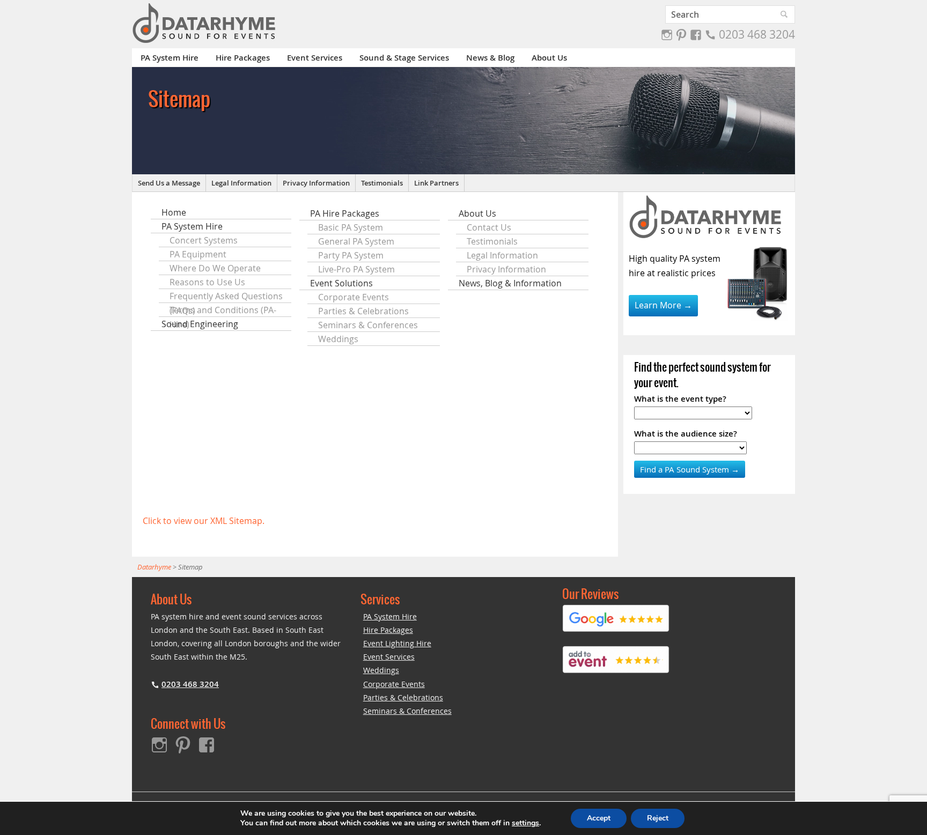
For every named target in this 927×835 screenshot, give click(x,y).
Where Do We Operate (215, 268)
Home (173, 212)
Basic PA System (350, 227)
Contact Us (489, 227)
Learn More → (663, 305)
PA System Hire (169, 57)
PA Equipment (198, 254)
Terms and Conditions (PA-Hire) (223, 310)
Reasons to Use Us (207, 282)
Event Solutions (341, 283)
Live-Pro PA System (356, 269)
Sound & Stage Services (404, 57)
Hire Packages (243, 57)
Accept (598, 818)
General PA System (356, 241)
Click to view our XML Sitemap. (203, 521)
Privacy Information (316, 183)
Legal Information (241, 183)
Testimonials (382, 183)
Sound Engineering (199, 324)
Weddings (338, 339)
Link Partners (436, 183)
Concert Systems (204, 240)
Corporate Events (353, 297)
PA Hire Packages (344, 213)
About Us (549, 57)
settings (525, 823)
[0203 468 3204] (710, 35)
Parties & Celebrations (363, 311)
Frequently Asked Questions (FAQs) (226, 296)
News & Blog (490, 57)
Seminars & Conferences (368, 325)
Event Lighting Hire (397, 643)
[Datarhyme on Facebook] (696, 35)
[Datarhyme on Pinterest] (681, 35)
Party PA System (351, 255)
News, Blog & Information (510, 283)
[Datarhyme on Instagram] (667, 35)
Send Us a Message (169, 183)
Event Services (314, 57)
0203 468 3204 (757, 34)
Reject (657, 818)
